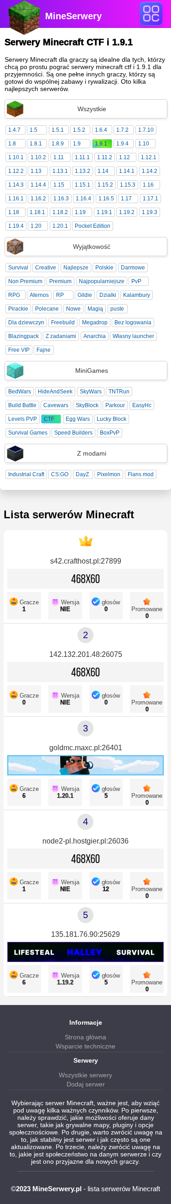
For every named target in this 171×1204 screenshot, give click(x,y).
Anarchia (94, 336)
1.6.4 (101, 130)
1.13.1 (60, 171)
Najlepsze (75, 267)
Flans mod (141, 474)
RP (60, 295)
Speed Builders (73, 432)
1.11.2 (104, 157)
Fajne (43, 350)
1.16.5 (106, 198)
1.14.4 (38, 185)
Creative (45, 267)
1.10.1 (16, 157)
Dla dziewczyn (26, 322)
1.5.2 (79, 130)
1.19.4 (16, 226)
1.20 (36, 226)
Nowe (73, 309)
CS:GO (59, 474)
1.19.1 (104, 212)
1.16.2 (38, 198)
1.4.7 (14, 130)
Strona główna (85, 1037)
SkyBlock (87, 405)
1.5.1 (58, 130)
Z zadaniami (61, 336)
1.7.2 (122, 130)
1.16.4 (83, 198)
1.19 (80, 212)
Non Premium (25, 281)
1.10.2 (38, 157)
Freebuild (63, 322)
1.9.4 (122, 143)
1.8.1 (36, 143)
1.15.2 (105, 185)
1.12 (124, 157)
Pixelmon (108, 474)
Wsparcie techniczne (85, 1046)
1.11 (58, 157)
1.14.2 (149, 171)
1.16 (148, 185)
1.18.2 (60, 212)
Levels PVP (22, 419)
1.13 (36, 171)
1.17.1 (150, 198)
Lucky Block (111, 419)
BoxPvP (109, 432)
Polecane (47, 309)
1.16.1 (16, 198)
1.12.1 (148, 157)
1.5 (33, 130)
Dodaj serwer (86, 1084)
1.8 (12, 143)
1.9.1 (101, 143)
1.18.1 (37, 212)
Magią (95, 309)
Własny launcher (133, 336)
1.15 (58, 185)
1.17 (126, 198)
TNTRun (119, 391)
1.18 (13, 212)
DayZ (82, 474)
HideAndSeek (55, 391)
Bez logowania (132, 322)
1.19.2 (127, 212)
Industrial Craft (26, 474)
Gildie (85, 295)
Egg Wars (78, 419)
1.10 (143, 143)
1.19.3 (149, 212)
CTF (49, 419)
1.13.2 (82, 171)
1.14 (103, 171)
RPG (14, 295)
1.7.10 (146, 130)
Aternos (39, 295)
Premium (60, 281)
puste (117, 309)
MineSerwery (73, 16)
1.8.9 (58, 143)
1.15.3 (127, 185)
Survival (18, 267)
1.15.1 (82, 185)
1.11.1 (82, 157)
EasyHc (141, 405)
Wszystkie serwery (85, 1075)
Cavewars (55, 405)
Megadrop (95, 322)
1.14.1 (127, 171)
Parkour (115, 405)
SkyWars (91, 391)
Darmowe (133, 267)
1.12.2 (16, 171)
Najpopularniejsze (101, 281)
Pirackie (18, 309)
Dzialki (107, 295)
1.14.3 (16, 185)
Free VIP (19, 350)
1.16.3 (61, 198)
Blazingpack (23, 336)
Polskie (104, 267)
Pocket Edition (92, 226)
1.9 (77, 143)
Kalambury (136, 295)
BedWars (19, 391)
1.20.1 (60, 226)
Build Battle (22, 405)
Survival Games (27, 432)
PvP (136, 281)
